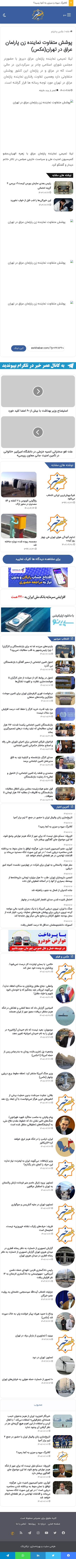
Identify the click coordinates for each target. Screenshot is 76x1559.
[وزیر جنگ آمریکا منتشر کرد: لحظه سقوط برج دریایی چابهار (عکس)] (65, 1081)
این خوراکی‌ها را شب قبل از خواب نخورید (30, 200)
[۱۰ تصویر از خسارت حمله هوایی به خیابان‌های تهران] (65, 1387)
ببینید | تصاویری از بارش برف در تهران (34, 1336)
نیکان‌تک (25, 1546)
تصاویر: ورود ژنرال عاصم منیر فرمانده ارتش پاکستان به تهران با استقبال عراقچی (27, 1184)
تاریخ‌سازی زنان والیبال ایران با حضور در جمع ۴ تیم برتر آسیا (27, 1438)
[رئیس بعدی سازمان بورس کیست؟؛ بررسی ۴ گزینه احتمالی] (63, 188)
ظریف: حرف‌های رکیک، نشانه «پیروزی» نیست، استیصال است (29, 1228)
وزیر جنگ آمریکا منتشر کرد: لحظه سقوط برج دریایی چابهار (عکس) (27, 1075)
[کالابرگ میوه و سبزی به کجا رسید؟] (62, 1456)
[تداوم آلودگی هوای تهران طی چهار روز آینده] (57, 524)
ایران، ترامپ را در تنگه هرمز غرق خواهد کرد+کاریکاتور (33, 1141)
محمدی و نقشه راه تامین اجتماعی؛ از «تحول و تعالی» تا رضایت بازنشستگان (30, 775)
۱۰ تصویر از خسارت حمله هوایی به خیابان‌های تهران (27, 1379)
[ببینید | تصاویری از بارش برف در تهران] (65, 1343)
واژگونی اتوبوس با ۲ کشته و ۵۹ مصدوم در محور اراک (21, 502)
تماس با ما (21, 1524)
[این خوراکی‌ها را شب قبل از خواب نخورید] (63, 204)
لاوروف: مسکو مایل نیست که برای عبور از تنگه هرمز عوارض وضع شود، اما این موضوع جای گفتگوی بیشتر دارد (27, 1469)
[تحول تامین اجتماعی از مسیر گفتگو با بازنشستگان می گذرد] (65, 667)
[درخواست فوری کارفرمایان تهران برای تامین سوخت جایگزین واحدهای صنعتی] (65, 698)
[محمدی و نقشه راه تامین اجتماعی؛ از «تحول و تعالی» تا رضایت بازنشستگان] (65, 778)
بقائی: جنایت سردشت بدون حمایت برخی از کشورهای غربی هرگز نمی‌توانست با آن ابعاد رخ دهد (27, 1097)
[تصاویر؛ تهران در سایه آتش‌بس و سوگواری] (65, 1212)
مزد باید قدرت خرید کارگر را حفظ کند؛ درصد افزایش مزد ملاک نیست (27, 711)
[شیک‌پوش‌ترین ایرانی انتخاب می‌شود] (57, 482)
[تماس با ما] (12, 1533)
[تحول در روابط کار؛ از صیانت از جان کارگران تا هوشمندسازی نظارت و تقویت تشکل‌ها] (65, 682)
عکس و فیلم (57, 31)
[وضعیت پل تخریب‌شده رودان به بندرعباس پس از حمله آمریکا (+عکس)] (65, 1059)
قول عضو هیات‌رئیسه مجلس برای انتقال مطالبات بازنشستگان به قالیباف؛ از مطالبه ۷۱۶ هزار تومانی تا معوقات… (28, 792)
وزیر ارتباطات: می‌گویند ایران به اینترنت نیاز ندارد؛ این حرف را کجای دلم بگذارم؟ (28, 1162)
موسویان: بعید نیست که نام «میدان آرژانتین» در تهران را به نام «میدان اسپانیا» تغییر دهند (29, 1031)
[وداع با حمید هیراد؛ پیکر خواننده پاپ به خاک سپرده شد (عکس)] (65, 1322)
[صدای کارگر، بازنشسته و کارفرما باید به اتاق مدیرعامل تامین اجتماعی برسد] (65, 762)
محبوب (38, 1405)
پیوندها (32, 1524)
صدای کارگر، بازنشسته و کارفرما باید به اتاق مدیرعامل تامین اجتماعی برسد (31, 759)
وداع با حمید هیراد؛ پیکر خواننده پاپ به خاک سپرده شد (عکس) (27, 1315)
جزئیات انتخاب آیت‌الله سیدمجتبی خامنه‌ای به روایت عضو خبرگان (27, 1294)
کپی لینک (19, 348)
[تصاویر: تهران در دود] (65, 1365)
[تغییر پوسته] (4, 16)
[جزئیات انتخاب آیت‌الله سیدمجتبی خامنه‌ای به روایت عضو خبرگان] (65, 1300)
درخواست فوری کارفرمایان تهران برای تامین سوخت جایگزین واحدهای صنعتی (27, 695)
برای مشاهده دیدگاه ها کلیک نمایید (38, 559)
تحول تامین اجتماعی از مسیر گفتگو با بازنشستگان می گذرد (28, 664)
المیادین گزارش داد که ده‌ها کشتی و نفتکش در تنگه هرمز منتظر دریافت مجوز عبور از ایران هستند (27, 1010)
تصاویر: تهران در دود (43, 1357)
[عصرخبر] (38, 15)
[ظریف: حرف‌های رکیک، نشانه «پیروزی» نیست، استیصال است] (65, 1234)
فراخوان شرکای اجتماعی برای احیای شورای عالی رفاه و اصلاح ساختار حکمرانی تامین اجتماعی (27, 743)
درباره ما (42, 1524)
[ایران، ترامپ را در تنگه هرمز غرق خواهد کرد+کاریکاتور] (65, 1147)
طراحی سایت (49, 1546)
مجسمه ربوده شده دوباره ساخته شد (21, 543)
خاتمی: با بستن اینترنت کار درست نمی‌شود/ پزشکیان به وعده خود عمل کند (31, 966)
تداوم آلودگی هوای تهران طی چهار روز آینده (58, 538)
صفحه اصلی (54, 1524)
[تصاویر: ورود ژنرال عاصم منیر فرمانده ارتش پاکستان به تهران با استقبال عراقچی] (65, 1190)
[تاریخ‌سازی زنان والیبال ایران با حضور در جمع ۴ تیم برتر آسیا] (62, 1441)
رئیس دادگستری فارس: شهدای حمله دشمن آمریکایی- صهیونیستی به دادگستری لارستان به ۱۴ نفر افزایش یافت (28, 1273)
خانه (67, 31)
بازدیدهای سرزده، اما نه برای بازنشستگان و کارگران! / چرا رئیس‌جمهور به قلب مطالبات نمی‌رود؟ (27, 648)
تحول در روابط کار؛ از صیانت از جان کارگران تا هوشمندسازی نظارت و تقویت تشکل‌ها (30, 679)
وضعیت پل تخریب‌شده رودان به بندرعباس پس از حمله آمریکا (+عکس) (28, 1053)
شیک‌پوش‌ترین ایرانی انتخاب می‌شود (60, 497)
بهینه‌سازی (35, 1546)
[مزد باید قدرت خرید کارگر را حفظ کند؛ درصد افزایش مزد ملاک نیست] (65, 714)
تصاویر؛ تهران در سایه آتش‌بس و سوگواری (32, 1204)
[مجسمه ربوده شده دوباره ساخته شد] (19, 526)
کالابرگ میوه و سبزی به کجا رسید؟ (50, 3)
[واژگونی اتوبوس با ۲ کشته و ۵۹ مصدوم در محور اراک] (19, 484)
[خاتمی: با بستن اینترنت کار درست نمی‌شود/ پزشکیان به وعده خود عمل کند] (65, 972)
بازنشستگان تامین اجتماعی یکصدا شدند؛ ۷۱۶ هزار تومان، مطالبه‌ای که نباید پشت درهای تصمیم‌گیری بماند (28, 728)
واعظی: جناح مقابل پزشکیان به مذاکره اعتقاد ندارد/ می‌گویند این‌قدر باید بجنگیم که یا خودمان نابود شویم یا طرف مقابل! (28, 989)
